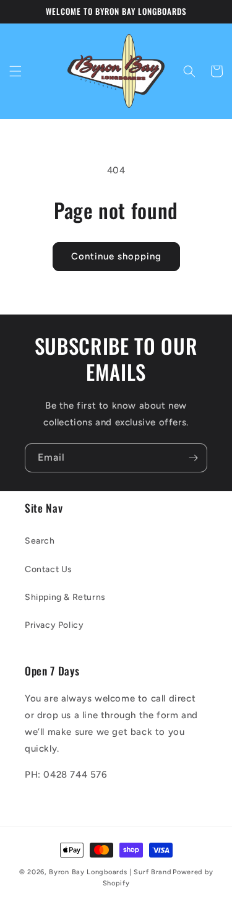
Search (40, 541)
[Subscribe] (193, 457)
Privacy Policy (54, 625)
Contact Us (48, 569)
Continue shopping (116, 256)
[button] (15, 71)
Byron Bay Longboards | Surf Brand (110, 872)
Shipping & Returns (65, 597)
